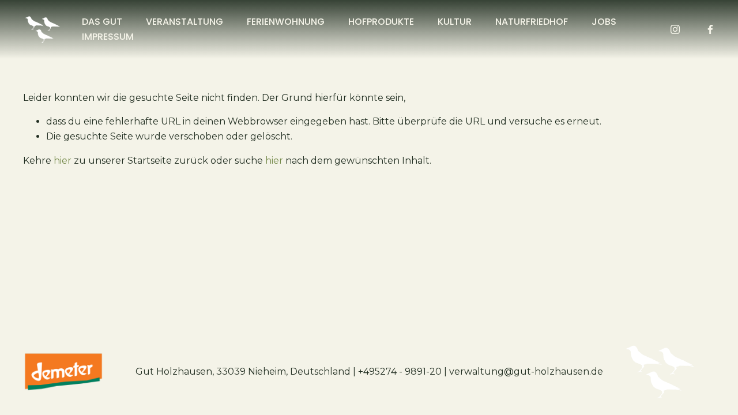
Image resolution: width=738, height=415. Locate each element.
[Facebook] (710, 29)
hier (62, 160)
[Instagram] (675, 29)
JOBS (604, 21)
